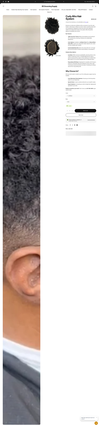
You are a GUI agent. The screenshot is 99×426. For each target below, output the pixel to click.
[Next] (63, 1)
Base (67, 99)
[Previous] (35, 1)
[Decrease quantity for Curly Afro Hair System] (67, 110)
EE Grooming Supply (49, 6)
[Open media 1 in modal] (21, 220)
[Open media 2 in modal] (51, 25)
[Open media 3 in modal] (51, 47)
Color (67, 93)
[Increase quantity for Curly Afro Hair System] (72, 110)
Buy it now (81, 115)
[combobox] (90, 1)
